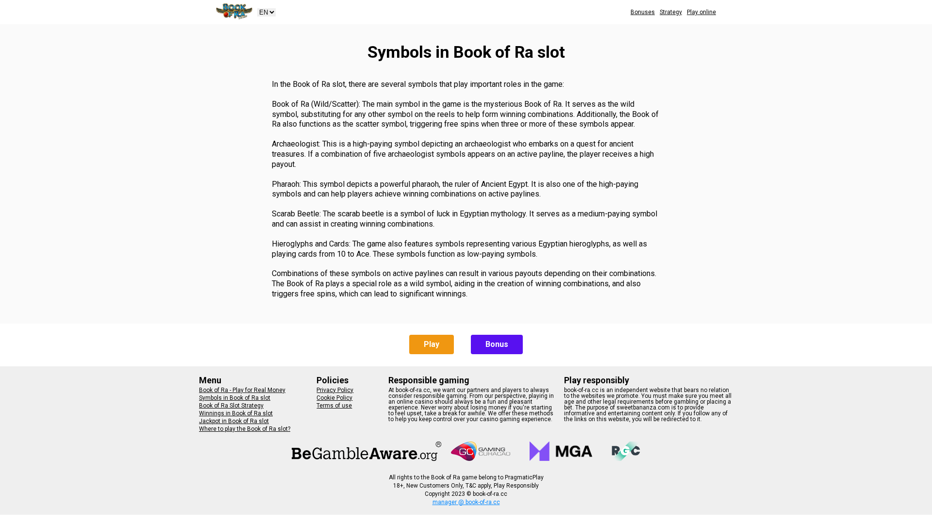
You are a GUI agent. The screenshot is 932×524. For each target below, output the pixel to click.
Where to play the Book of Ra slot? (244, 429)
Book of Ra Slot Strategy (231, 405)
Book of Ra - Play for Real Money (242, 390)
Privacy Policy (334, 390)
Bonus (496, 344)
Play (431, 344)
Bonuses (643, 12)
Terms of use (334, 405)
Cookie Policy (334, 397)
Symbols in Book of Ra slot (234, 397)
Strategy (671, 12)
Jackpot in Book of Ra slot (234, 421)
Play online (701, 12)
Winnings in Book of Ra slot (236, 413)
